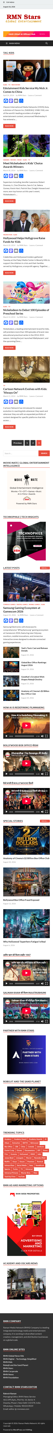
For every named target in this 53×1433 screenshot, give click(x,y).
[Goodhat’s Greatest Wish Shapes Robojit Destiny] (11, 677)
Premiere (30, 1162)
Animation (16, 1143)
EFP (39, 1150)
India (39, 1154)
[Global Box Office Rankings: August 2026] (11, 662)
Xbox (35, 1173)
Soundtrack (40, 1165)
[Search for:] (26, 453)
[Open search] (46, 43)
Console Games (9, 604)
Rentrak (40, 1162)
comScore (40, 1147)
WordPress (17, 1430)
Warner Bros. (26, 1173)
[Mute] (42, 736)
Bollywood (34, 1143)
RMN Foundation (11, 1377)
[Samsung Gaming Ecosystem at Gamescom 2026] (26, 574)
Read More (8, 125)
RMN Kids (7, 1362)
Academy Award (20, 1139)
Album (7, 1143)
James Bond (9, 1158)
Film (6, 1154)
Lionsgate (19, 1158)
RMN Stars (22, 95)
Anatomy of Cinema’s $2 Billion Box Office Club (35, 692)
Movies (13, 160)
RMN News (8, 1374)
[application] (26, 725)
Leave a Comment (35, 95)
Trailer (15, 1169)
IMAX (32, 1154)
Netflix (7, 1162)
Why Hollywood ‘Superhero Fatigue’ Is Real (24, 941)
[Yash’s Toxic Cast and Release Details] (11, 648)
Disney (19, 1150)
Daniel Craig (9, 1150)
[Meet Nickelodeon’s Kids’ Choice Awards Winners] (26, 146)
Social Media (22, 1165)
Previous (18, 443)
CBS (16, 1147)
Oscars (22, 1162)
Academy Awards (35, 1139)
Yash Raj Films (10, 1177)
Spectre (7, 1169)
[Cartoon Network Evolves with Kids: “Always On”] (26, 369)
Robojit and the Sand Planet (15, 1365)
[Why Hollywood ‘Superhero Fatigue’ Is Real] (26, 923)
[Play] (6, 736)
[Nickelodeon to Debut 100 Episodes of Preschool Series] (26, 292)
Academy (8, 1139)
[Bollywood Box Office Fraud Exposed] (26, 881)
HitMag (29, 1430)
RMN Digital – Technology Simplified (19, 1359)
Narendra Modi (40, 1158)
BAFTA (25, 1143)
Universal (29, 1169)
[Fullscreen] (46, 736)
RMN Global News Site (13, 1356)
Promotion (7, 235)
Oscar (14, 1162)
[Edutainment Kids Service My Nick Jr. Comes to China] (26, 71)
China (23, 1147)
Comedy (31, 1147)
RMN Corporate (10, 1371)
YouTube (21, 1177)
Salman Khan (9, 1165)
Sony (31, 1165)
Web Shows (16, 85)
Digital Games (22, 604)
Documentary (30, 1150)
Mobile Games (34, 604)
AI (45, 1139)
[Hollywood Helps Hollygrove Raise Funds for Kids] (26, 221)
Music (19, 160)
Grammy (14, 1154)
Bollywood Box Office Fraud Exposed (21, 900)
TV (9, 85)
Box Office (8, 1147)
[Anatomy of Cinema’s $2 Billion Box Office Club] (11, 691)
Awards (6, 160)
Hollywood (24, 1154)
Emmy (45, 1150)
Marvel (29, 1158)
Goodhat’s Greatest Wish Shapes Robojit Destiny (32, 678)
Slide (5, 85)
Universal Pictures (11, 1173)
